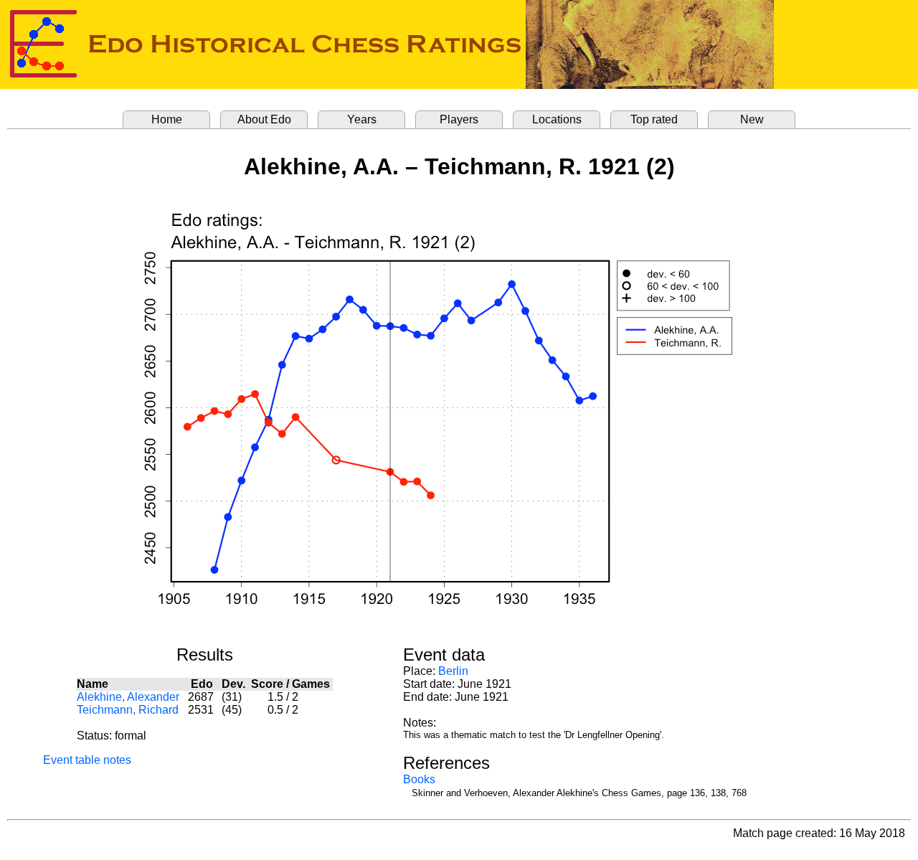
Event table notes (87, 760)
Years (362, 119)
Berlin (453, 671)
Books (419, 779)
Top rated (654, 119)
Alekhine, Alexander (128, 697)
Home (166, 119)
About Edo (264, 119)
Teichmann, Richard (128, 710)
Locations (557, 119)
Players (459, 119)
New (752, 119)
